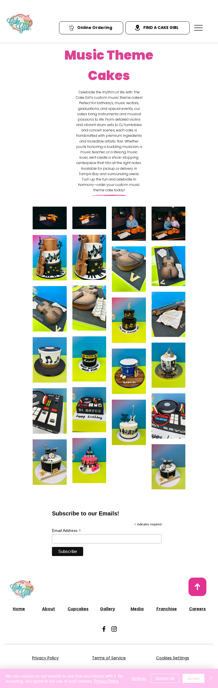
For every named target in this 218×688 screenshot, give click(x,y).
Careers (197, 609)
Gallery (107, 609)
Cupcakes (78, 609)
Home (19, 609)
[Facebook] (104, 629)
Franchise (166, 609)
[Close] (211, 678)
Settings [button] (139, 678)
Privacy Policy (45, 658)
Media (137, 609)
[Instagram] (114, 629)
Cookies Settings (172, 658)
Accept (193, 678)
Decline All (165, 678)
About (48, 609)
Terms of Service (109, 658)
